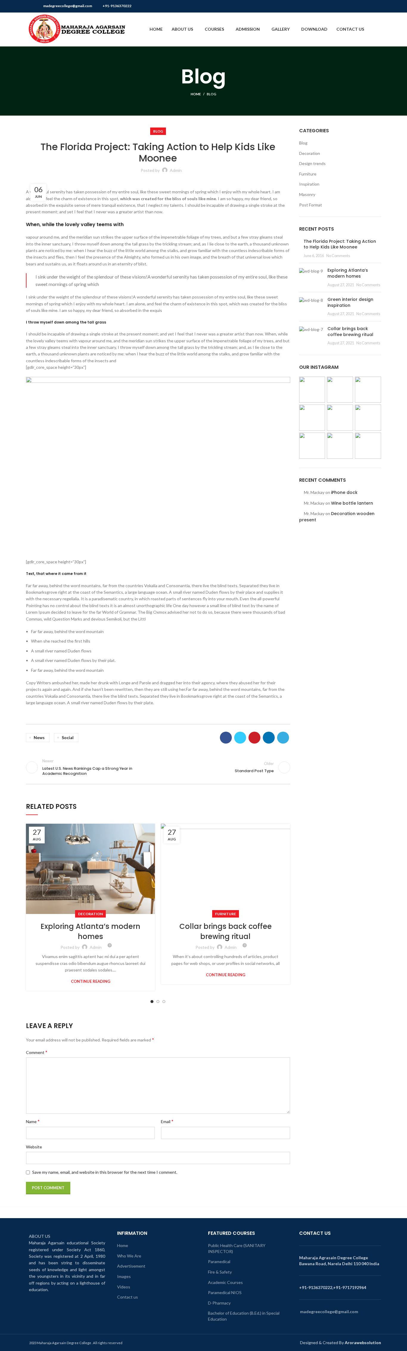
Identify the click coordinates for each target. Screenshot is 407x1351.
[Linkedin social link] (269, 738)
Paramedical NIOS (225, 1292)
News (39, 737)
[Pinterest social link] (377, 6)
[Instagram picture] (312, 390)
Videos (123, 1286)
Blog (211, 94)
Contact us (127, 1296)
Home (196, 94)
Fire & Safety (220, 1271)
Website (34, 1146)
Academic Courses (225, 1282)
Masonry (307, 194)
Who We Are (129, 1255)
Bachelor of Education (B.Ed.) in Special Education (243, 1316)
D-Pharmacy (219, 1302)
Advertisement (131, 1265)
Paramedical (219, 1261)
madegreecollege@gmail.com (67, 6)
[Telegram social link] (283, 738)
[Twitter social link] (357, 6)
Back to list (158, 767)
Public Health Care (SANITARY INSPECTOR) (236, 1248)
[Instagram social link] (364, 6)
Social (68, 737)
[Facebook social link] (350, 6)
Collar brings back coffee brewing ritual (225, 931)
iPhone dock (344, 492)
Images (124, 1276)
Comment (36, 1052)
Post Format (310, 204)
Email (167, 1121)
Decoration (90, 914)
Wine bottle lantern (352, 503)
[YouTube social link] (370, 6)
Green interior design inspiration (350, 302)
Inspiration (309, 183)
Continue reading (90, 981)
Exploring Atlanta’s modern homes (90, 931)
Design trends (312, 163)
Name (33, 1121)
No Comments (338, 256)
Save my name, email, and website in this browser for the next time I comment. (104, 1172)
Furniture (225, 914)
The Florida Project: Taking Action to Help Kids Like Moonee (340, 244)
